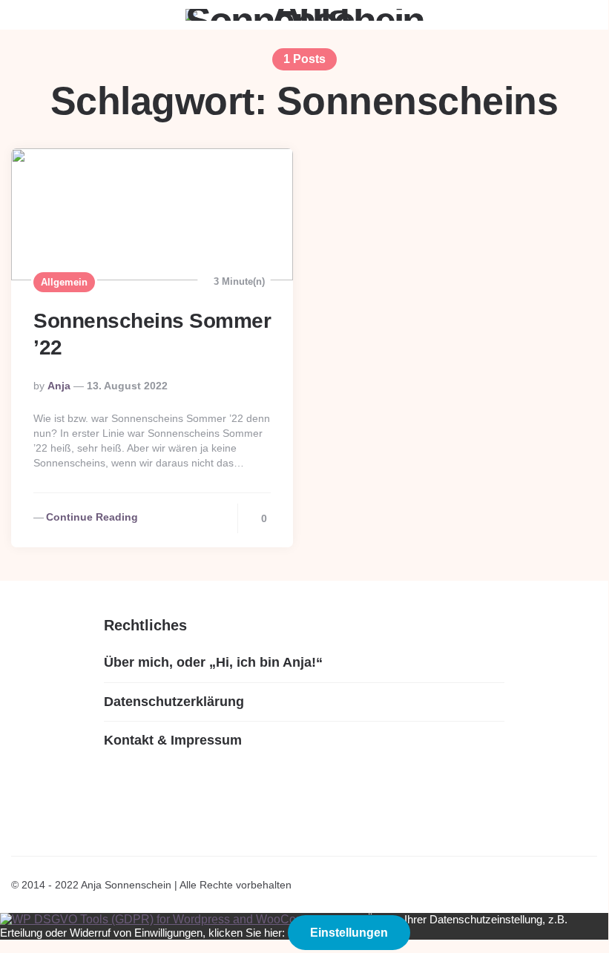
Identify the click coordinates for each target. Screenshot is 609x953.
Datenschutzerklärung (174, 701)
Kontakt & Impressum (173, 740)
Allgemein (64, 282)
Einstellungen (349, 932)
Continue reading (92, 517)
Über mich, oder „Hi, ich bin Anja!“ (213, 662)
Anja (58, 386)
